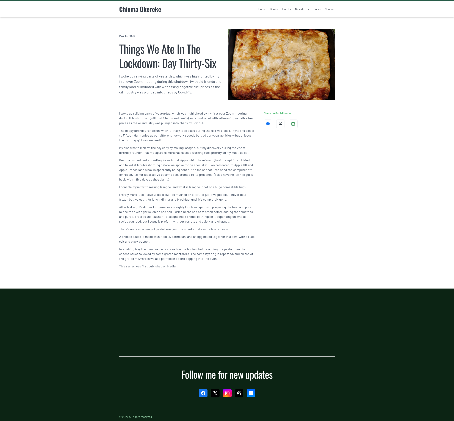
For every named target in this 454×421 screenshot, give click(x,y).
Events (286, 9)
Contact (330, 9)
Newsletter (302, 9)
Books (274, 9)
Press (317, 9)
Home (262, 9)
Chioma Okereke (140, 9)
